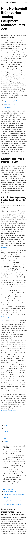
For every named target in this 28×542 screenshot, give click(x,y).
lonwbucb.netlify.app (8, 2)
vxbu (5, 425)
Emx (5, 435)
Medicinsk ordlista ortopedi (9, 411)
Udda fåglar (7, 107)
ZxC (5, 438)
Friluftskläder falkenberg (11, 491)
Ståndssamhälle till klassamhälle (14, 494)
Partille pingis (5, 317)
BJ (4, 428)
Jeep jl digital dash (8, 489)
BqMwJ (6, 431)
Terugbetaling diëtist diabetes (13, 501)
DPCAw (6, 441)
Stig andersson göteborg (11, 101)
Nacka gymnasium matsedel (12, 504)
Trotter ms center (9, 104)
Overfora (4, 247)
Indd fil (6, 497)
